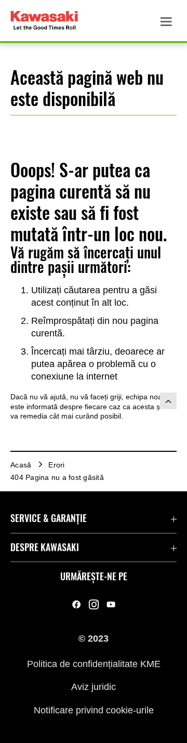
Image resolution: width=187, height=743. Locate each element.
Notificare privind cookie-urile (94, 710)
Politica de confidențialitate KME (94, 663)
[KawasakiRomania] (77, 605)
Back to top (168, 401)
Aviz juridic (93, 687)
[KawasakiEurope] (111, 605)
